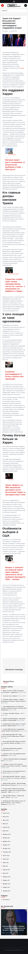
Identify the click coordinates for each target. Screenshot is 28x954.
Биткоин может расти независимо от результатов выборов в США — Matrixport (15, 165)
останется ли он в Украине (10, 696)
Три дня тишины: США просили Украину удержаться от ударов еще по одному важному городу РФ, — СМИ (13, 790)
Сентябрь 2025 (7, 852)
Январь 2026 (6, 837)
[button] (24, 907)
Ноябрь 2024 (6, 887)
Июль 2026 (6, 816)
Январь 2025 (6, 880)
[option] (14, 922)
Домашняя (4, 10)
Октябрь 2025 (6, 848)
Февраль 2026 (6, 834)
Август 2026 (6, 813)
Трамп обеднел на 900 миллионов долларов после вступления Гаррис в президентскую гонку (15, 490)
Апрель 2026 (6, 827)
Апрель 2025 (6, 869)
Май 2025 (5, 866)
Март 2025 (5, 873)
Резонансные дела (13, 274)
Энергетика (11, 562)
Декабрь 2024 (6, 883)
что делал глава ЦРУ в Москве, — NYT (13, 713)
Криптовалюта (12, 154)
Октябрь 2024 (6, 890)
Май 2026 (5, 823)
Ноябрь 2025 (6, 845)
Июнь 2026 (6, 820)
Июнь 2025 (6, 862)
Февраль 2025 (6, 876)
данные (22, 68)
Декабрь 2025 (6, 841)
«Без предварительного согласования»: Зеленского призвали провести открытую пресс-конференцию (14, 708)
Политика (10, 479)
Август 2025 (6, 855)
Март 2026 (5, 830)
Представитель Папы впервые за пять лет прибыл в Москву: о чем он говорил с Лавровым (13, 802)
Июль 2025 (6, 859)
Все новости (6, 899)
